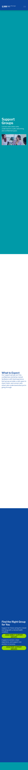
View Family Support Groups (14, 636)
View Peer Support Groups (14, 648)
